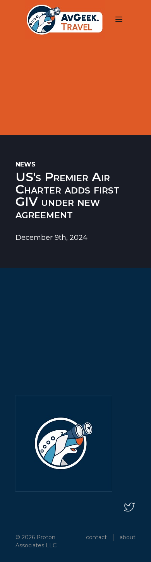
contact (96, 537)
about (128, 537)
